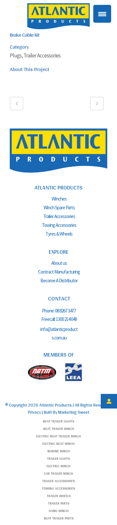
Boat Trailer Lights (58, 421)
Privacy (34, 412)
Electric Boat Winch (58, 443)
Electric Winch (58, 466)
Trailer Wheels (59, 496)
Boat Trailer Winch (58, 428)
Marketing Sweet (73, 412)
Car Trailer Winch (58, 473)
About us (59, 263)
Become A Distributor (59, 280)
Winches (59, 199)
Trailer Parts (58, 503)
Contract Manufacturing (59, 272)
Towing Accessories (59, 225)
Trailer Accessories (59, 216)
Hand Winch (59, 510)
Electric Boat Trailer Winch (58, 436)
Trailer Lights (58, 458)
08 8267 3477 (65, 311)
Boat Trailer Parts (58, 518)
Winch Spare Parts (59, 207)
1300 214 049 (66, 319)
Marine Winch (58, 451)
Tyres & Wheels (59, 234)
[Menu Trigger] (102, 14)
